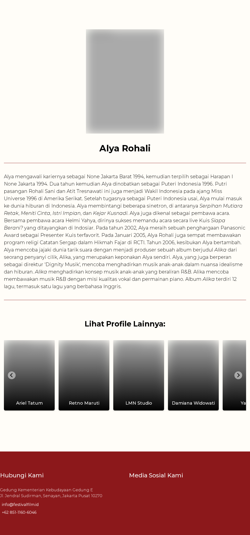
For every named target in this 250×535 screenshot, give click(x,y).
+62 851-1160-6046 (19, 512)
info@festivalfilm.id (20, 504)
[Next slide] (238, 375)
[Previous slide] (12, 375)
